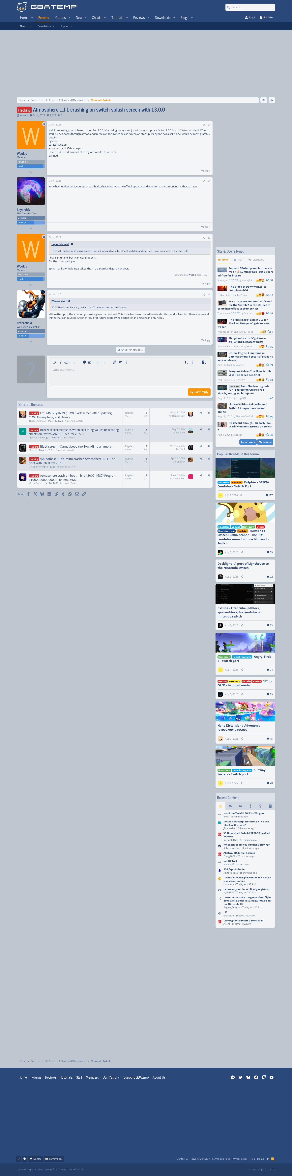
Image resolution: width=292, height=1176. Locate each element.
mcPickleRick (230, 840)
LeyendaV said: (60, 244)
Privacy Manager (200, 1158)
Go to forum (248, 442)
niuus (226, 864)
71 (271, 365)
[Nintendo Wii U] (220, 825)
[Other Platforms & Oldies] (220, 881)
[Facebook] (149, 1169)
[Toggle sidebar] (263, 100)
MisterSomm (36, 483)
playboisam (35, 437)
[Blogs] (270, 806)
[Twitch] (167, 1169)
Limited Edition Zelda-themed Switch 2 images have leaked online (242, 408)
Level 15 (21, 335)
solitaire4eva (230, 872)
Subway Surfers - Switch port (242, 772)
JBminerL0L (229, 828)
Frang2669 (229, 856)
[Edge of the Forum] (250, 806)
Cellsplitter (35, 466)
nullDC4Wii (230, 861)
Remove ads (56, 1158)
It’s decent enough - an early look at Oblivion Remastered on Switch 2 (245, 426)
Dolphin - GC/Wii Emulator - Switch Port (243, 484)
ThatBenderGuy (37, 420)
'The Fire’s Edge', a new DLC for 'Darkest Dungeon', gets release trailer (244, 323)
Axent (226, 923)
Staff (79, 1077)
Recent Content (228, 797)
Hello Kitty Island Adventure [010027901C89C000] (239, 727)
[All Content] (220, 806)
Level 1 (21, 166)
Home (22, 1077)
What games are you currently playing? (246, 844)
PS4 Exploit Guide (234, 869)
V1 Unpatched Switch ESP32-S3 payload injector (246, 834)
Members (92, 1077)
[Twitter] (175, 1169)
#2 (209, 181)
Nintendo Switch (74, 420)
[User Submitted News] (240, 806)
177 (271, 495)
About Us (159, 1077)
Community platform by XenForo (50, 1169)
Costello (240, 379)
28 (271, 783)
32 (271, 576)
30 (271, 346)
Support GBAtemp (136, 1077)
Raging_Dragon (231, 907)
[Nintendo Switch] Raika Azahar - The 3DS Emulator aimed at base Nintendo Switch (243, 537)
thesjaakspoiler (176, 478)
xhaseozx (228, 915)
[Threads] (230, 806)
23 (271, 625)
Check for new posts (132, 349)
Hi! (225, 912)
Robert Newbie (231, 848)
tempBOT (241, 398)
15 (271, 738)
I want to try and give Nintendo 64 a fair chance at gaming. (247, 879)
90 (271, 416)
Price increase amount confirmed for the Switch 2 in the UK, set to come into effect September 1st (245, 305)
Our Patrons (111, 1077)
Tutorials (66, 1077)
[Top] (267, 1159)
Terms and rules (221, 1158)
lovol (226, 816)
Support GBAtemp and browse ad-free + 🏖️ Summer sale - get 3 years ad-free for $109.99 (245, 271)
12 (271, 295)
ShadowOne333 (244, 416)
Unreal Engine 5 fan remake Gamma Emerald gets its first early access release (245, 356)
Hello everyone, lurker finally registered (246, 889)
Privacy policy (239, 1158)
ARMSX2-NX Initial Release (239, 853)
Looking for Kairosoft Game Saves (243, 920)
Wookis (24, 115)
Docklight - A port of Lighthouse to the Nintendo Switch (243, 566)
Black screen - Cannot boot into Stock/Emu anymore (75, 446)
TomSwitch (179, 432)
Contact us (183, 1158)
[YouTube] (184, 1169)
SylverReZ (228, 892)
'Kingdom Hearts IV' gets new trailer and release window (247, 339)
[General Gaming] (220, 847)
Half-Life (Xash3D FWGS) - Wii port (243, 813)
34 (271, 669)
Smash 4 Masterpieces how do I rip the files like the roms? (246, 823)
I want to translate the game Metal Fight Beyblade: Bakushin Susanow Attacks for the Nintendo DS (247, 901)
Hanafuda (228, 884)
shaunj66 (247, 280)
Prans (243, 295)
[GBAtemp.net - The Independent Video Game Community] (46, 7)
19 (271, 694)
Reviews (51, 1077)
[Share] (203, 125)
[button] (32, 17)
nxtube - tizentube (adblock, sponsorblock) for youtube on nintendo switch (240, 612)
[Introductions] (220, 891)
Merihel (33, 450)
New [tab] (225, 259)
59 (271, 552)
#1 (209, 125)
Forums (36, 1077)
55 (271, 379)
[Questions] (260, 806)
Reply (207, 170)
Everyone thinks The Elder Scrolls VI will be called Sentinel (250, 373)
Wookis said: (58, 301)
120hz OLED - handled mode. (245, 683)
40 (271, 435)
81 (271, 313)
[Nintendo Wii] (220, 815)
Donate (37, 1158)
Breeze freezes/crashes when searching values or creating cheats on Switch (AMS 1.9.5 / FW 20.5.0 (74, 432)
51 (271, 280)
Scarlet (248, 313)
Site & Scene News (230, 251)
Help (252, 1158)
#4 (209, 294)
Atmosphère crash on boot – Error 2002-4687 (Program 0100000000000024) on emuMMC (72, 477)
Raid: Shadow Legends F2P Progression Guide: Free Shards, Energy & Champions (243, 389)
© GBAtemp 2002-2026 (262, 1169)
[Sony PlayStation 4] (220, 871)
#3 (209, 237)
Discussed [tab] (258, 259)
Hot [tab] (240, 259)
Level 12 (21, 222)
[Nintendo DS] (220, 902)
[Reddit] (158, 1169)
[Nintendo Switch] (220, 837)
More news (265, 442)
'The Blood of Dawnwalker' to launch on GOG (247, 288)
